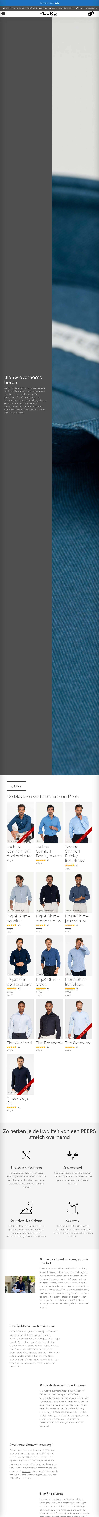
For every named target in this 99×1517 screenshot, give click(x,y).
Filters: (17, 786)
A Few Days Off (54, 1300)
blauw (71, 1390)
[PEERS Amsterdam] (46, 14)
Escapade (45, 1335)
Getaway (73, 1289)
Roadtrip (26, 1471)
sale (57, 2)
